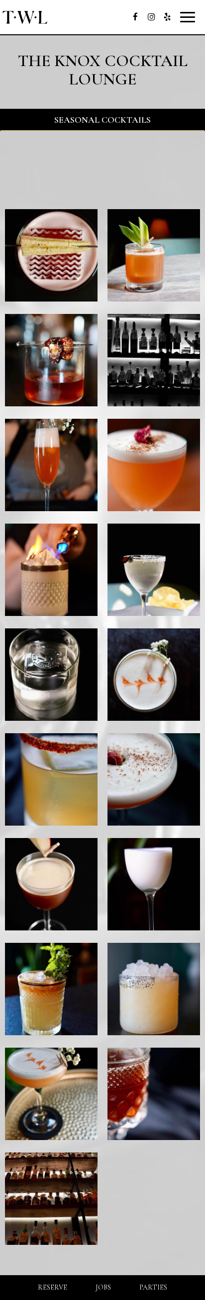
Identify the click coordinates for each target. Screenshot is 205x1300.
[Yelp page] (167, 17)
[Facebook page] (135, 17)
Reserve (52, 1287)
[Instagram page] (151, 17)
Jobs (103, 1287)
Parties (153, 1287)
